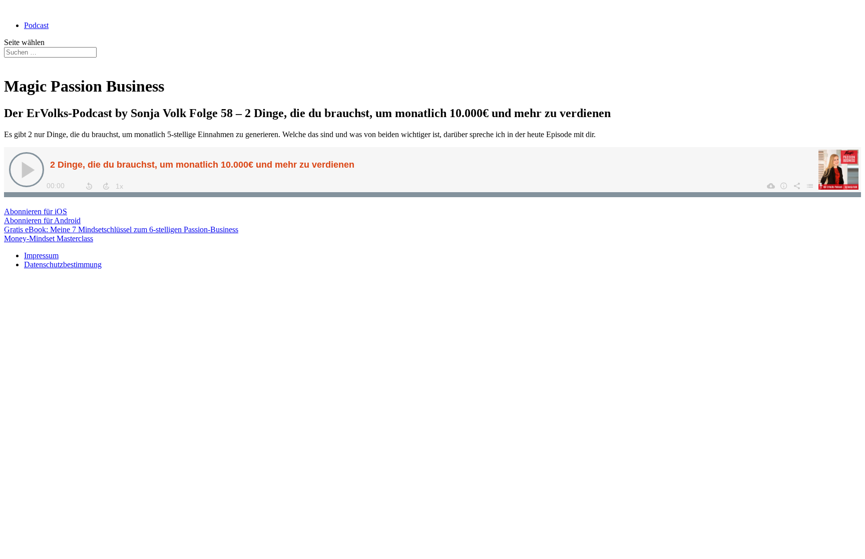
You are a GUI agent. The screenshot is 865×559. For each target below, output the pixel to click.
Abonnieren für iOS (35, 211)
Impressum (41, 255)
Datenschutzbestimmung (63, 264)
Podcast (36, 25)
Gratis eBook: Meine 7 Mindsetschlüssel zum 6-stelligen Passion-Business (121, 229)
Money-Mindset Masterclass (48, 238)
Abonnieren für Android (42, 220)
